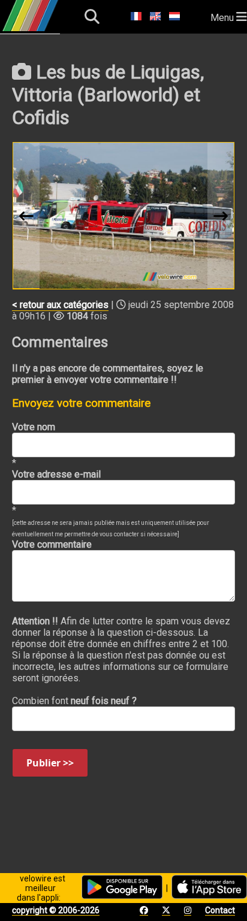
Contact (220, 910)
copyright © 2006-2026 (56, 910)
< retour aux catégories (60, 304)
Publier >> (50, 762)
